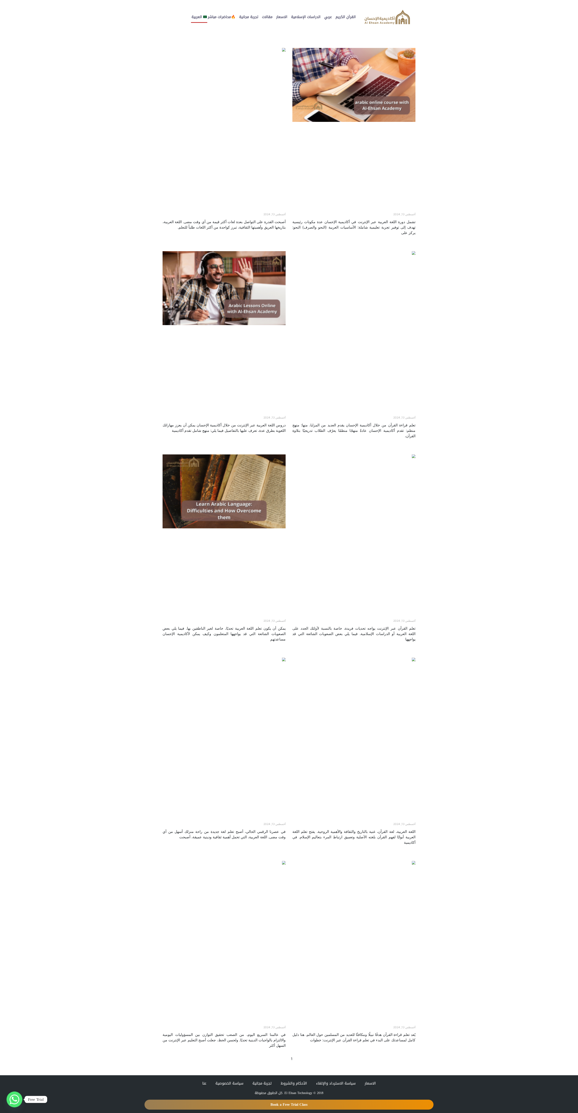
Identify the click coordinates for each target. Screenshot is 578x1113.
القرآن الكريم (346, 16)
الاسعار (281, 16)
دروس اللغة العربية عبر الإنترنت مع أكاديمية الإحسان (245, 413)
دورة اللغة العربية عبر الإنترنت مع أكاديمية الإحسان (375, 210)
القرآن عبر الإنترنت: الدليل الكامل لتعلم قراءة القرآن (375, 1022)
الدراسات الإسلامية (306, 16)
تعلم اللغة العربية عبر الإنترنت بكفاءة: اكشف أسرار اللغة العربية (365, 819)
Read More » (405, 240)
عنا (204, 1083)
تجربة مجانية (248, 16)
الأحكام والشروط (294, 1083)
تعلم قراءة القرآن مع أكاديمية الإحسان (384, 413)
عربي (328, 16)
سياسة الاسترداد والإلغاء (336, 1083)
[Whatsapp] (14, 1099)
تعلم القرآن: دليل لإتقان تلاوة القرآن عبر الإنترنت (248, 1022)
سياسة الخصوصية (229, 1083)
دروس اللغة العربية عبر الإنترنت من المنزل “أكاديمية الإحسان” (238, 819)
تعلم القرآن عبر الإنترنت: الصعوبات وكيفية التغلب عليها (372, 616)
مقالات (267, 16)
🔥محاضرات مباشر (221, 16)
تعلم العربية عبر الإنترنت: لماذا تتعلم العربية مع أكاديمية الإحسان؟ (234, 210)
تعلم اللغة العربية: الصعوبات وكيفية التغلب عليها (247, 616)
